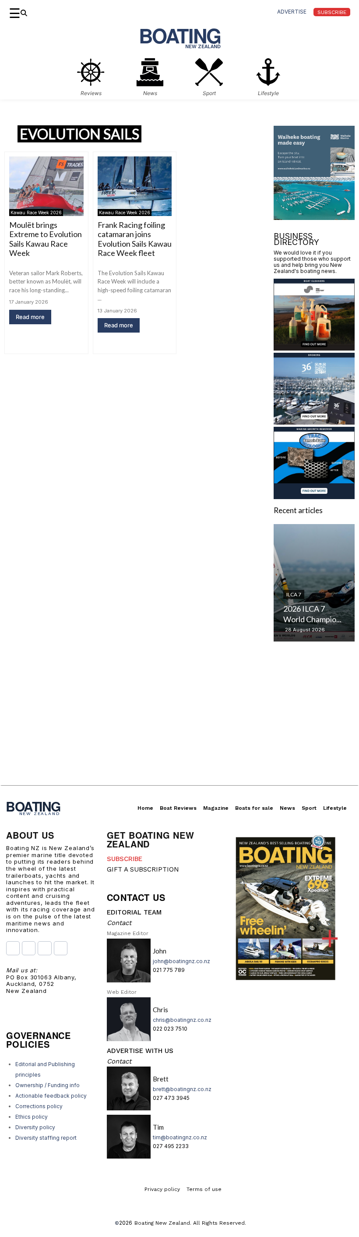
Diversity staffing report (46, 1137)
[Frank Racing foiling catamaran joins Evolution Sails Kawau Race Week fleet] (135, 186)
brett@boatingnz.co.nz (182, 1089)
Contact (119, 923)
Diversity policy (35, 1127)
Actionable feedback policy (51, 1095)
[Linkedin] (60, 948)
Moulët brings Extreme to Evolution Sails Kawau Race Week (45, 239)
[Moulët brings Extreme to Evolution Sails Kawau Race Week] (46, 186)
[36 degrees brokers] (314, 421)
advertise (291, 11)
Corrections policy (39, 1106)
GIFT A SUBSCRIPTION (143, 869)
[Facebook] (13, 948)
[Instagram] (28, 948)
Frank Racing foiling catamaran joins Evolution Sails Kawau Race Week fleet (135, 239)
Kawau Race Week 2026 (36, 212)
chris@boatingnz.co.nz (182, 1020)
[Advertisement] (179, 724)
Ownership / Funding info (47, 1085)
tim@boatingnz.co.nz (180, 1137)
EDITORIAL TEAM (134, 912)
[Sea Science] (314, 347)
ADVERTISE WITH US (140, 1051)
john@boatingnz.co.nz (181, 961)
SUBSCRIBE (124, 859)
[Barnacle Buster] (314, 496)
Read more (30, 316)
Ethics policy (31, 1116)
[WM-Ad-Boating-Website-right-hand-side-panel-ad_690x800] (314, 217)
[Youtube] (44, 948)
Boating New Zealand (162, 1223)
